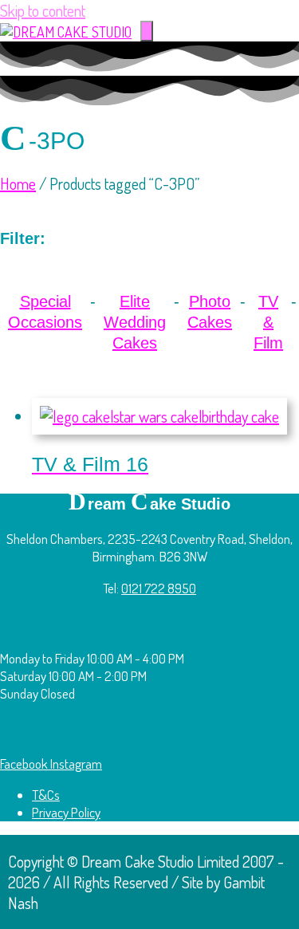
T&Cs (46, 794)
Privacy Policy (66, 812)
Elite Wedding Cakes (135, 322)
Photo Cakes (209, 312)
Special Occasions (45, 312)
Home (18, 183)
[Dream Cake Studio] (66, 32)
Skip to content (42, 10)
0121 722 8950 (158, 588)
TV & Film (268, 322)
